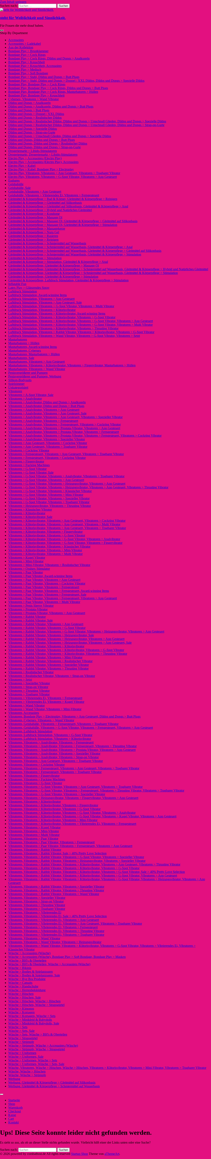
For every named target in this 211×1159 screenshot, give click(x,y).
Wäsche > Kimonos (21, 1008)
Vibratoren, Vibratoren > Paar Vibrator (33, 838)
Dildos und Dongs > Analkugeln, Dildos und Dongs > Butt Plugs (50, 106)
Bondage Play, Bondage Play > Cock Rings (36, 84)
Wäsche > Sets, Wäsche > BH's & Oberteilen (37, 1034)
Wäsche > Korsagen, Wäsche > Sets (31, 1016)
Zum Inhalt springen (13, 1)
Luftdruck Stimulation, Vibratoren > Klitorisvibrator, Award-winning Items (56, 313)
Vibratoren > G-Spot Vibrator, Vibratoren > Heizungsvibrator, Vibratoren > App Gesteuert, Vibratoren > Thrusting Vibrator (88, 487)
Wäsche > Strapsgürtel (23, 1038)
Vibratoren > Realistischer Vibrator (31, 672)
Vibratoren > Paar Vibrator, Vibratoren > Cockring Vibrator (46, 583)
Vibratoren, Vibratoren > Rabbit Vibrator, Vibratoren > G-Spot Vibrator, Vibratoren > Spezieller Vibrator (76, 857)
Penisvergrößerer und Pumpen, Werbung (34, 376)
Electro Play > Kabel (21, 165)
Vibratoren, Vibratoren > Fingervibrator (34, 775)
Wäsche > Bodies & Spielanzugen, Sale (34, 975)
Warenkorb (15, 1107)
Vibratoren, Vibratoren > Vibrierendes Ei (34, 912)
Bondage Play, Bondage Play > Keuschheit (36, 95)
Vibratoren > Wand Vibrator (26, 705)
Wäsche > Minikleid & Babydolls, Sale (33, 1023)
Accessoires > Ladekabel (24, 43)
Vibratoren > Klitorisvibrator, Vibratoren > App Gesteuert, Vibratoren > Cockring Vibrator (66, 520)
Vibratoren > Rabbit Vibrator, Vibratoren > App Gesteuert (45, 624)
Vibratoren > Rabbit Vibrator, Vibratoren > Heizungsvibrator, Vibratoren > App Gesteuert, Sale (70, 642)
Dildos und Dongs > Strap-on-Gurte (31, 132)
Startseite (14, 1100)
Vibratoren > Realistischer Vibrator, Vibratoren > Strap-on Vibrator (51, 676)
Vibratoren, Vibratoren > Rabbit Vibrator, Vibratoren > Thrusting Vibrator (56, 890)
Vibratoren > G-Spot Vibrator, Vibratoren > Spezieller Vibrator (49, 498)
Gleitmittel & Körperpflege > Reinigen (33, 239)
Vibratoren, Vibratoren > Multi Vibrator (34, 835)
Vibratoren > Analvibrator (25, 398)
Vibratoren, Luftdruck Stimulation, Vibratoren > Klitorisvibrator (49, 738)
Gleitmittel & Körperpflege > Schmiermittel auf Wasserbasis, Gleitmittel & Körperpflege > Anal (70, 247)
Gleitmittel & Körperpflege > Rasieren (33, 236)
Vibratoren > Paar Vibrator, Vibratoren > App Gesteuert (44, 579)
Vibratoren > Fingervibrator (26, 461)
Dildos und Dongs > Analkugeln (29, 103)
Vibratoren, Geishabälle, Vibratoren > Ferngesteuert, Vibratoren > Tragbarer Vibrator (63, 724)
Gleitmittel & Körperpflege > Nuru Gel (33, 232)
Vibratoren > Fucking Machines (29, 465)
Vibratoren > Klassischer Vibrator (30, 509)
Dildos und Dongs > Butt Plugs (28, 110)
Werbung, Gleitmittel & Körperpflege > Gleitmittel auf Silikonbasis (51, 1082)
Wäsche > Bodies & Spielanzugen (30, 971)
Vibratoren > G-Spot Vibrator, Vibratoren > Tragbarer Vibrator (48, 502)
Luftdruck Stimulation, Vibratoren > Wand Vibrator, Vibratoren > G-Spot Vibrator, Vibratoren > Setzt (74, 335)
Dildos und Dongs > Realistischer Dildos (35, 117)
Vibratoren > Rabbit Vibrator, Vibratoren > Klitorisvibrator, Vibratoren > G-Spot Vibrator (66, 650)
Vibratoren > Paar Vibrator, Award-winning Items (40, 576)
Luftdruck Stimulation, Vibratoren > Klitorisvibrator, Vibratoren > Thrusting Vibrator (63, 328)
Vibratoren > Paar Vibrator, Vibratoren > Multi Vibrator (44, 602)
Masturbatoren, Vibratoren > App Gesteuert (36, 361)
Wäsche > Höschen (21, 994)
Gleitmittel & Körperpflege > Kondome (34, 213)
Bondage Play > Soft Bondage (28, 73)
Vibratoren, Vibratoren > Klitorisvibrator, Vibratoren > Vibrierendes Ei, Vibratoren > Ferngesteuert (72, 823)
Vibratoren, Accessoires (23, 713)
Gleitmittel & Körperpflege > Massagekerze (36, 228)
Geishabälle (15, 184)
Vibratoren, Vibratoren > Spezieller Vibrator (36, 897)
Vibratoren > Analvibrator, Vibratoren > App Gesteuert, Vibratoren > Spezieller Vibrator (65, 417)
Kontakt (13, 1122)
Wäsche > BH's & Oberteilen (27, 960)
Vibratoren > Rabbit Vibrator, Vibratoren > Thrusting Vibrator (48, 668)
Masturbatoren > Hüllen (23, 343)
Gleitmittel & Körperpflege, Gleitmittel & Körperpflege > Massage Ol (53, 265)
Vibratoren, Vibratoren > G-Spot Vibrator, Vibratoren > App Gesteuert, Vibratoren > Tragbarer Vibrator (75, 786)
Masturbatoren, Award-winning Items (32, 347)
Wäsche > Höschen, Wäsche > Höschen (34, 1001)
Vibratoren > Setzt (20, 679)
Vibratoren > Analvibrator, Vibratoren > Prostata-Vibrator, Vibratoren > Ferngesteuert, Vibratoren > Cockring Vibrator (85, 435)
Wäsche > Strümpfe (21, 1042)
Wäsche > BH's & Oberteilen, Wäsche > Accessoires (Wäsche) (49, 964)
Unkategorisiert (18, 387)
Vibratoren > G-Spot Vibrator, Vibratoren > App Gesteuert (46, 480)
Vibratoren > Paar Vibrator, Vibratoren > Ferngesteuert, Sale (47, 594)
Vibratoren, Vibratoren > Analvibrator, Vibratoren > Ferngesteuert (51, 742)
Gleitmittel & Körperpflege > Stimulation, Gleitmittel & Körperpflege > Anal (58, 262)
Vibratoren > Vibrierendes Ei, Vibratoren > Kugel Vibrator (46, 701)
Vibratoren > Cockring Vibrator (28, 450)
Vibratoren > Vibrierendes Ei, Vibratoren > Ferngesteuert (45, 698)
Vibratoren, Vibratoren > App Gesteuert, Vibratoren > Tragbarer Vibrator (55, 761)
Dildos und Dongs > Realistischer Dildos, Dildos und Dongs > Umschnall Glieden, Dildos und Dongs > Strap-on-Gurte (86, 125)
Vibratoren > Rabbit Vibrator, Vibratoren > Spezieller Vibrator (48, 664)
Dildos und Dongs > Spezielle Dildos (32, 128)
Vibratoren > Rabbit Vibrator (27, 616)
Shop (11, 1104)
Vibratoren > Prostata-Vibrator (28, 609)
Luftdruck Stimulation (22, 291)
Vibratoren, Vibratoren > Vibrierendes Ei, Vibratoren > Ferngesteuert (53, 927)
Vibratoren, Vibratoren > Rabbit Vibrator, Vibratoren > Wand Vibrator (53, 894)
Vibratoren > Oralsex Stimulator (29, 568)
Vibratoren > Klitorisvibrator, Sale (30, 517)
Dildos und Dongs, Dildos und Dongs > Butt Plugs (41, 140)
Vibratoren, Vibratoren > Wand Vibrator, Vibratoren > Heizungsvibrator (54, 942)
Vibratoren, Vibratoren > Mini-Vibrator (33, 831)
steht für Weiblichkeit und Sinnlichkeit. (33, 18)
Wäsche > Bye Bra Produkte (27, 979)
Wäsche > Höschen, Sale (24, 997)
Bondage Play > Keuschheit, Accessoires (35, 66)
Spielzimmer (16, 384)
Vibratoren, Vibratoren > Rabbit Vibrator (34, 849)
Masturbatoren (17, 339)
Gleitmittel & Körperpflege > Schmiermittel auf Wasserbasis (47, 243)
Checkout (14, 1111)
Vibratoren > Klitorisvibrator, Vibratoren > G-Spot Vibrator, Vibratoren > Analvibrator (64, 539)
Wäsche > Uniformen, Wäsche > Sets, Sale (36, 1064)
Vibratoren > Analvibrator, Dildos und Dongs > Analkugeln (47, 402)
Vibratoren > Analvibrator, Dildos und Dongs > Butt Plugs (46, 406)
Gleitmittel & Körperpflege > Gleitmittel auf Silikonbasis (45, 202)
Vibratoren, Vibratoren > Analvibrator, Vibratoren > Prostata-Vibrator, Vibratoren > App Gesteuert (72, 750)
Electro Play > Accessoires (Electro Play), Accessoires (43, 162)
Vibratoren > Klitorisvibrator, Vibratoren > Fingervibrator (45, 531)
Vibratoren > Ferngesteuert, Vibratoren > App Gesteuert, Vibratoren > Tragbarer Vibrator (66, 454)
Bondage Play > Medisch (24, 69)
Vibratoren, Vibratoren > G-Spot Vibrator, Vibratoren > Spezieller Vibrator (56, 794)
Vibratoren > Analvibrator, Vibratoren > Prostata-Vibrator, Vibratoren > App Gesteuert (64, 428)
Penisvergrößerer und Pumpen (28, 372)
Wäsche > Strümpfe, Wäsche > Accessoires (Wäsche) (43, 1045)
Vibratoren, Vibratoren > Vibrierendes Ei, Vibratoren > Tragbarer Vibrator (56, 934)
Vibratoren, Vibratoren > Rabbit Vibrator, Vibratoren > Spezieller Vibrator (56, 886)
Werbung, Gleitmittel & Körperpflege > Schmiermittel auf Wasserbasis (54, 1086)
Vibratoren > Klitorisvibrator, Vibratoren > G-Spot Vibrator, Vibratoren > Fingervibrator (65, 542)
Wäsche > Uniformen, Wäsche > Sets (32, 1060)
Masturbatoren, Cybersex (24, 350)
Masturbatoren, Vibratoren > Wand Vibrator (36, 369)
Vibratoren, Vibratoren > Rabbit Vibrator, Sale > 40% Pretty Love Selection (57, 853)
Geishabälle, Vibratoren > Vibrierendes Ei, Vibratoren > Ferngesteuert (53, 195)
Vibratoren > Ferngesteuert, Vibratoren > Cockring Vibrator (47, 457)
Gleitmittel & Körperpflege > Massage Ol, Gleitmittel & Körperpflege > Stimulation (62, 225)
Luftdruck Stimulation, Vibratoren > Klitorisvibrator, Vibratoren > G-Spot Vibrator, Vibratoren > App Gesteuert (80, 321)
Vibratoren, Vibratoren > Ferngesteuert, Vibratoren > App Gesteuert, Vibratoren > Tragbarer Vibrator (73, 768)
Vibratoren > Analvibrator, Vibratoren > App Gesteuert (43, 409)
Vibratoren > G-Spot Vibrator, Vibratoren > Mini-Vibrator (45, 494)
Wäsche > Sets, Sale (21, 1030)
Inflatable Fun (17, 284)
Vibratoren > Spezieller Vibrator (29, 683)
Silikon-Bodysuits (20, 380)
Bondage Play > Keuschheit (26, 62)
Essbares (14, 180)
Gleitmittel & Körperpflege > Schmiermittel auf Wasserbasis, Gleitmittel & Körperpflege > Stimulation (74, 254)
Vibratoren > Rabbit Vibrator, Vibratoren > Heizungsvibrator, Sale (51, 635)
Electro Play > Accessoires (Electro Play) (35, 158)
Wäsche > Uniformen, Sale (25, 1056)
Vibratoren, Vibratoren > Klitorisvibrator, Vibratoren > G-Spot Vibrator (54, 809)
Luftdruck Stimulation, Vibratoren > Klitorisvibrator (42, 310)
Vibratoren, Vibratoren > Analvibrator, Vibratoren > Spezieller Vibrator (54, 753)
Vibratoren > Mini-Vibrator (25, 561)
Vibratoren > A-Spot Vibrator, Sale (30, 395)
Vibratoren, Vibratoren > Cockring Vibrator (36, 764)
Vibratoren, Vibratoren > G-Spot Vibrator (35, 783)
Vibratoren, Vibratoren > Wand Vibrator (34, 938)
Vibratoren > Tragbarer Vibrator (29, 694)
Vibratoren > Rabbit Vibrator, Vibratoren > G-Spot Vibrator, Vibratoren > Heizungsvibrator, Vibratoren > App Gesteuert (86, 631)
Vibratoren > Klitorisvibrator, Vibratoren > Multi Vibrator (45, 554)
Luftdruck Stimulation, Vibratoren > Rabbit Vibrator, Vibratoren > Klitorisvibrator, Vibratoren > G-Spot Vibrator (81, 332)
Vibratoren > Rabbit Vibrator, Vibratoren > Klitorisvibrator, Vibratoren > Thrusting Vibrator (67, 653)
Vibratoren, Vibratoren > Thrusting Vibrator (36, 905)
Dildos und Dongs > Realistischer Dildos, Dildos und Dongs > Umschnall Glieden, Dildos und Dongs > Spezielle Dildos (87, 121)
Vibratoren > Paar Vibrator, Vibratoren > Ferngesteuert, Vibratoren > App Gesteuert (62, 598)
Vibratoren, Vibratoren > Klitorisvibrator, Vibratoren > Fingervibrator (53, 805)
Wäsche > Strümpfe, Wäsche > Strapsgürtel (36, 1049)
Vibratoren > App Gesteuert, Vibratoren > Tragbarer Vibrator (47, 446)
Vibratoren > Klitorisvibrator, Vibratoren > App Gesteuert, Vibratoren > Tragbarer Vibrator (67, 528)
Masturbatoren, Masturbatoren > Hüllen (34, 354)
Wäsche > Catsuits (20, 982)
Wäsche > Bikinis (19, 968)
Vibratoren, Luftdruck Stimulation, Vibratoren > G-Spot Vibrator (50, 735)
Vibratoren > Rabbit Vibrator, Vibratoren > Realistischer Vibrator (50, 661)
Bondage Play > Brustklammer (28, 51)
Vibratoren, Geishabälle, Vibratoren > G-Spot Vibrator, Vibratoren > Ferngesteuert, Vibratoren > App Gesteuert (80, 727)
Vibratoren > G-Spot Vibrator (27, 469)
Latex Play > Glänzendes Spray (28, 287)
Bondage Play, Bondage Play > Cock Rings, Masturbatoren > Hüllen (53, 91)
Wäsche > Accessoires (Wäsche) (29, 953)
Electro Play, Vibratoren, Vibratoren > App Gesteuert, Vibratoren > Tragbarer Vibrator (64, 173)
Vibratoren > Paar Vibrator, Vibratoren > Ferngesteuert (43, 587)
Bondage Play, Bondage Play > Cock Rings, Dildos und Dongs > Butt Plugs (58, 88)
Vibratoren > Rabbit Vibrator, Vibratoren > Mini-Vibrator (45, 657)
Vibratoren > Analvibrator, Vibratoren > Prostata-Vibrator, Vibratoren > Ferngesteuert (63, 432)
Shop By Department (14, 33)
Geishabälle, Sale (19, 188)
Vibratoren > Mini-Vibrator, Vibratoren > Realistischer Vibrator (49, 565)
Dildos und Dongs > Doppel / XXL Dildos (36, 114)
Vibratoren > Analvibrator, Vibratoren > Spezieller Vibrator (46, 439)
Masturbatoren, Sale (21, 358)
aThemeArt (111, 1154)
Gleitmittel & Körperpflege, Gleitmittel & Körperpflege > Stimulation (53, 276)
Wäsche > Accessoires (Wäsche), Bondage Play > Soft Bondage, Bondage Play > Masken (67, 957)
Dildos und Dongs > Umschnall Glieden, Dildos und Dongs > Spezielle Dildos (59, 136)
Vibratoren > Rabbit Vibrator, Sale (30, 620)
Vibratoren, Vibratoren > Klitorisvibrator (34, 801)
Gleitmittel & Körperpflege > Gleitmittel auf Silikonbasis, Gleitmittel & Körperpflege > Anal (68, 206)
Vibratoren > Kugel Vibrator (26, 557)
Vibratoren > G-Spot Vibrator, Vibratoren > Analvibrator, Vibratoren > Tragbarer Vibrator (66, 476)
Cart (11, 1118)
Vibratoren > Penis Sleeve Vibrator (31, 605)
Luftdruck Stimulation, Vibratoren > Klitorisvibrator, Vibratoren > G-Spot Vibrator (61, 317)
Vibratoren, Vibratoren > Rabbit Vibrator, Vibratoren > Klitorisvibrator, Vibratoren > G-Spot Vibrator (73, 868)
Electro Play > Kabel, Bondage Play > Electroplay (41, 169)
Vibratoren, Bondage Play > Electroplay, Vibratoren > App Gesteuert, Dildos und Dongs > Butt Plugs (74, 716)
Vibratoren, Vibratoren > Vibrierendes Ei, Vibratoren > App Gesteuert (53, 920)
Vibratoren (15, 391)
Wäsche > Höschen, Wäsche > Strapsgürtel (36, 1005)
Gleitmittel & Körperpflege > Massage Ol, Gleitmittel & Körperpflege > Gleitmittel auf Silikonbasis (72, 221)
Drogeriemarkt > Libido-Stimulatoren (32, 151)
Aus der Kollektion (20, 47)
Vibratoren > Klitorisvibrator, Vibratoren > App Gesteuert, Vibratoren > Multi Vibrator (64, 524)
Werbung (14, 1079)
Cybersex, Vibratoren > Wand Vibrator (33, 99)
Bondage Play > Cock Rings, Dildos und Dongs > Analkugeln (49, 58)
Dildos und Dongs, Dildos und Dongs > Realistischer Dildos (47, 143)
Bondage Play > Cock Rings (27, 54)
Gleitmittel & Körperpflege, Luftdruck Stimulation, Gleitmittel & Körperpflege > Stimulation (68, 280)
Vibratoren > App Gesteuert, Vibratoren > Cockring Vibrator (47, 443)
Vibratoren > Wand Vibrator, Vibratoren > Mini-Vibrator (44, 709)
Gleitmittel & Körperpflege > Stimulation (35, 258)
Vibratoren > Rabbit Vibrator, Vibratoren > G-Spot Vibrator (47, 628)
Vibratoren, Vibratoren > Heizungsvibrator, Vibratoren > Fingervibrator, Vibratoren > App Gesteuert (73, 798)
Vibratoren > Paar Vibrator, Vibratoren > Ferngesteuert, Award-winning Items (58, 591)
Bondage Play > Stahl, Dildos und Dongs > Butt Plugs (43, 77)
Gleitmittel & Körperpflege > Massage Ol (35, 217)
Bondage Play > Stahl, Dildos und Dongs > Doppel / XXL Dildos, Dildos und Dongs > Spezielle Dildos (76, 80)
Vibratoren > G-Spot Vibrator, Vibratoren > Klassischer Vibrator (50, 491)
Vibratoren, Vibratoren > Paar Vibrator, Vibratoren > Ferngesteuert (51, 842)
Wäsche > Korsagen (21, 1012)
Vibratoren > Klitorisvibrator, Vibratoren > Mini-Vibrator (45, 550)
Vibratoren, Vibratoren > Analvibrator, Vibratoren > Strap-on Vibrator (53, 757)
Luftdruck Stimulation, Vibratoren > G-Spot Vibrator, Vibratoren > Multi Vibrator (61, 306)
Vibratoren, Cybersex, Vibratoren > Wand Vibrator (41, 720)
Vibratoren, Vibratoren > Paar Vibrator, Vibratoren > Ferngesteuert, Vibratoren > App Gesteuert (70, 846)
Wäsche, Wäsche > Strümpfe (27, 1075)
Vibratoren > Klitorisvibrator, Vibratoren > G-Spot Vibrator (46, 535)
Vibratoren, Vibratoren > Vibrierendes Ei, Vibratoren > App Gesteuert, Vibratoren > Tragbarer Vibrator (75, 923)
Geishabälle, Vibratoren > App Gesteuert (34, 191)
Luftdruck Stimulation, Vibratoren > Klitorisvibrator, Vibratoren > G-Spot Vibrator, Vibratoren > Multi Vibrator (80, 324)
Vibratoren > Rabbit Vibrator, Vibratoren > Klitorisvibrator (46, 646)
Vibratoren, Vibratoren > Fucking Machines (36, 779)
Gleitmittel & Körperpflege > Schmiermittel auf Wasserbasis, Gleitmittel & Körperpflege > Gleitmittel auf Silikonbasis (84, 250)
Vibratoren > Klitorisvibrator (26, 513)
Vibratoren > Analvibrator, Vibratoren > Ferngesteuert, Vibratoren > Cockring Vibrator (64, 424)
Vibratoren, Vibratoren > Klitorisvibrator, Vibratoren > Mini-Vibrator (52, 820)
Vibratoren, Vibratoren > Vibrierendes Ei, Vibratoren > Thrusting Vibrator (56, 931)
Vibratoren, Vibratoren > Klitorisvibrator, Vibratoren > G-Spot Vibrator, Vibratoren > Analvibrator (72, 812)
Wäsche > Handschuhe (23, 986)
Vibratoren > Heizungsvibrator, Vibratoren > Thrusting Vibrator (49, 506)
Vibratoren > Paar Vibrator (25, 572)
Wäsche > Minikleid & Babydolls (30, 1019)
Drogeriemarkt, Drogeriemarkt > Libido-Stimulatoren (42, 154)
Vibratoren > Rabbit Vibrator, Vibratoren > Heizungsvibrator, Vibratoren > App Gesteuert (66, 639)
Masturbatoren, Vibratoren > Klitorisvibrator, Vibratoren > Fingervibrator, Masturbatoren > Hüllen (72, 365)
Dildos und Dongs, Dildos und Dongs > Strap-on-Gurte (44, 147)
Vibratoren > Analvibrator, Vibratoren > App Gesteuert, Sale (47, 413)
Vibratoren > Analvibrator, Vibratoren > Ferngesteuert (43, 420)
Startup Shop (79, 1154)
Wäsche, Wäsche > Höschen (27, 1071)
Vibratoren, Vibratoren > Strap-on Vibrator (36, 901)
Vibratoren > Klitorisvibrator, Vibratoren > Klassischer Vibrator (49, 546)
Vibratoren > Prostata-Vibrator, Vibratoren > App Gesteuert (46, 613)
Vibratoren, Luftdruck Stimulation (30, 731)
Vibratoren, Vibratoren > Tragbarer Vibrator (36, 908)
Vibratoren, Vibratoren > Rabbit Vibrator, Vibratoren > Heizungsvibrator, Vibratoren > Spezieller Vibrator (76, 860)
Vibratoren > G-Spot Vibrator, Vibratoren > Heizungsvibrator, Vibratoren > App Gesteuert (66, 483)
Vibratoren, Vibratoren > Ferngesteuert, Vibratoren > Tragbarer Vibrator (55, 772)
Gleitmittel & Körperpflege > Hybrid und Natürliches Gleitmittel (50, 210)
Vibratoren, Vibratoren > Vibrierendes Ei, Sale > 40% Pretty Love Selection (57, 916)
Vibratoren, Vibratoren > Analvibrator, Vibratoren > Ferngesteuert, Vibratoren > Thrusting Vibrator (72, 746)
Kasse (12, 1115)
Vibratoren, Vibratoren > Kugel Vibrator (34, 827)
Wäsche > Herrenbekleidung (27, 990)
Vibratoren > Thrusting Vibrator (29, 690)
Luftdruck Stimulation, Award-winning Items (37, 295)
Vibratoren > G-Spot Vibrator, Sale (31, 472)
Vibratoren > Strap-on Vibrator (28, 687)
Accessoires (16, 40)
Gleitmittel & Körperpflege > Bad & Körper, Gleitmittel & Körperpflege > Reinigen (62, 199)
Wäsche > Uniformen (22, 1053)
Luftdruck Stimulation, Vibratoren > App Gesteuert (41, 298)
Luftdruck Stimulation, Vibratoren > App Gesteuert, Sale (45, 302)
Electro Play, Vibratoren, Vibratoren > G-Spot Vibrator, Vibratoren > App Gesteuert (62, 176)
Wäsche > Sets (17, 1027)
